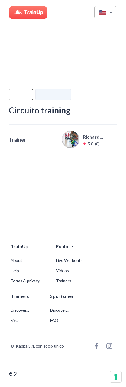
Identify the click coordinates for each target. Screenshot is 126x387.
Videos (62, 270)
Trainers (63, 281)
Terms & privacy (25, 281)
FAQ (15, 320)
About (16, 260)
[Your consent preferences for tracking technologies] (115, 376)
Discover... (20, 310)
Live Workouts (69, 260)
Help (15, 270)
